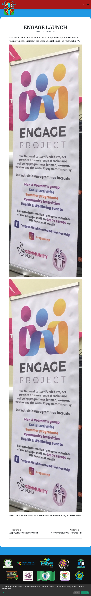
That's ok (85, 593)
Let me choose (7, 593)
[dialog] (45, 590)
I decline (77, 593)
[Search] (83, 4)
